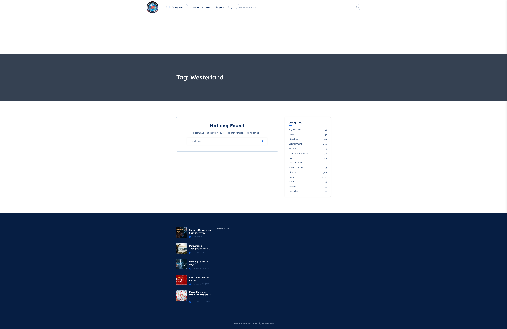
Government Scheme (298, 153)
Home (196, 7)
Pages (219, 7)
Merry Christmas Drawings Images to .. (200, 295)
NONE (291, 181)
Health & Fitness (296, 163)
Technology (294, 191)
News (291, 177)
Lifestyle (292, 172)
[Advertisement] (253, 34)
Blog (230, 7)
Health (292, 158)
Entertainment (295, 144)
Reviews (292, 186)
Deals (291, 134)
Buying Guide (295, 130)
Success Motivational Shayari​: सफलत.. (200, 231)
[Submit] (263, 141)
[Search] (357, 7)
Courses (206, 7)
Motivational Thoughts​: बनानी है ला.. (199, 247)
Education (293, 139)
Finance (292, 148)
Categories (177, 7)
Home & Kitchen (296, 167)
